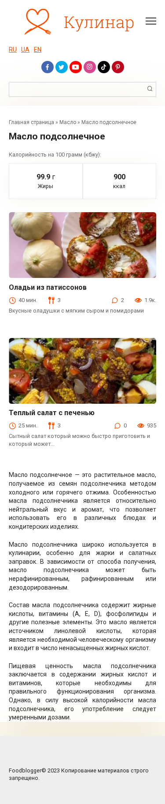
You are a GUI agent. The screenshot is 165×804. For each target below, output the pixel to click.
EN (37, 49)
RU (13, 49)
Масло (67, 122)
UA (25, 49)
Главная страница (31, 122)
